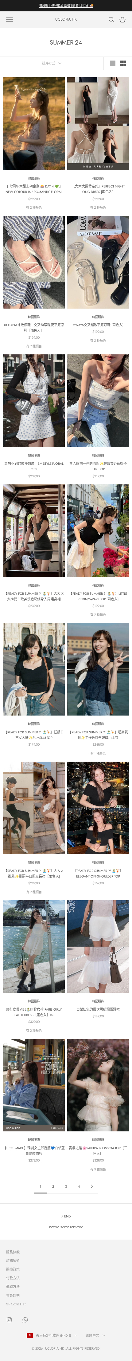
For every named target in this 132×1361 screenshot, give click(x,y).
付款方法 (13, 1278)
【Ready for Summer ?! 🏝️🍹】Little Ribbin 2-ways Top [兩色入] (98, 596)
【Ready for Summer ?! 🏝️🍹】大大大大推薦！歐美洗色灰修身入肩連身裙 (34, 596)
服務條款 (13, 1252)
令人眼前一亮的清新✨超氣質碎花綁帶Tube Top (98, 466)
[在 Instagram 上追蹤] (9, 1320)
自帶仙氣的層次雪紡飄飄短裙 (98, 1009)
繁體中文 (92, 1335)
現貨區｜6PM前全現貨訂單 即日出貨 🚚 (66, 5)
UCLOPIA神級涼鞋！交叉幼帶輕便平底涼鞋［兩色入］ (34, 327)
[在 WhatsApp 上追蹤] (25, 1320)
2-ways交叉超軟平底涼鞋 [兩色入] (98, 324)
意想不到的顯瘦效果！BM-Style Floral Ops (33, 466)
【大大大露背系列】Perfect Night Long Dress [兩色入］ (98, 189)
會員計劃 (13, 1295)
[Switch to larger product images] (112, 63)
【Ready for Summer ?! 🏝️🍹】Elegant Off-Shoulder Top (98, 873)
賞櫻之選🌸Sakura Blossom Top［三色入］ (98, 1151)
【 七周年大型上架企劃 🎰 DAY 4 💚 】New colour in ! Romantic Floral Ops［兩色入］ (34, 189)
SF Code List (16, 1304)
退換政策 (13, 1269)
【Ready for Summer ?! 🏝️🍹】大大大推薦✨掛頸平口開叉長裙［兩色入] (34, 873)
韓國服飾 (34, 178)
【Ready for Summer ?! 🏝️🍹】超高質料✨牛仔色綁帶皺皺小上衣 (98, 735)
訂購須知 (13, 1260)
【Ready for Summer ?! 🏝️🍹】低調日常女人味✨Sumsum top (34, 735)
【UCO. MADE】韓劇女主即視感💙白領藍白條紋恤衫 (34, 1151)
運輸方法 (13, 1286)
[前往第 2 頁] (91, 1186)
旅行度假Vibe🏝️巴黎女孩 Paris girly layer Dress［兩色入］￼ (33, 1012)
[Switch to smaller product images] (123, 63)
